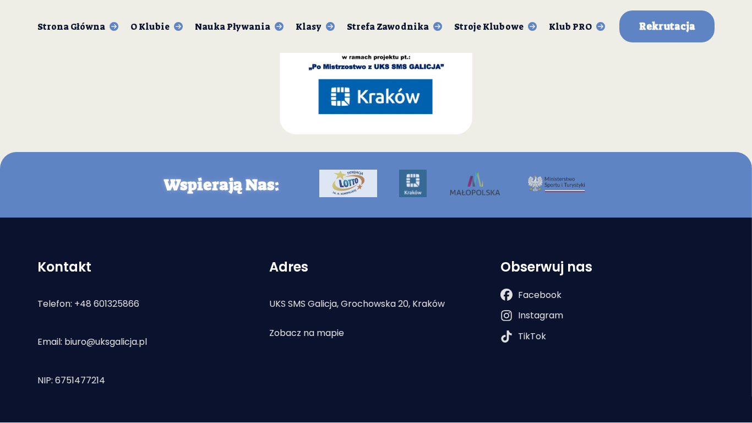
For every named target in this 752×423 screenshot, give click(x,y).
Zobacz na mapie (306, 333)
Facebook (540, 295)
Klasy (308, 26)
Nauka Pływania (232, 26)
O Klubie (150, 26)
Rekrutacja (667, 26)
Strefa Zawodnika (388, 26)
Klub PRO (570, 26)
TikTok (532, 336)
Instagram (540, 315)
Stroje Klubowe (489, 26)
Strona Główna (71, 26)
